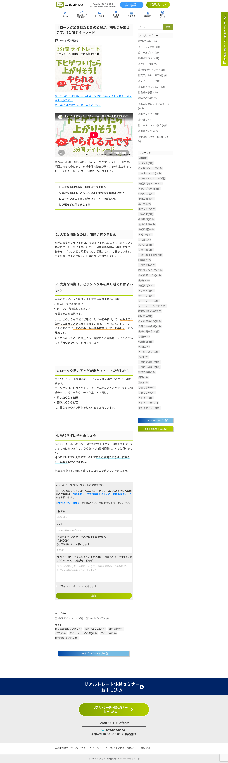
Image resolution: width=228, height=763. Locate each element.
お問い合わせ (146, 748)
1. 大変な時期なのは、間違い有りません (82, 187)
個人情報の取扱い (61, 748)
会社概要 (121, 748)
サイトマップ (110, 748)
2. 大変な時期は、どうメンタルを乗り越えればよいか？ (91, 193)
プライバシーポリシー (78, 748)
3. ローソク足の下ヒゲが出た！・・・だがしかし (87, 198)
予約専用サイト (132, 748)
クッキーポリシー (96, 748)
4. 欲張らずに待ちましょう (74, 204)
